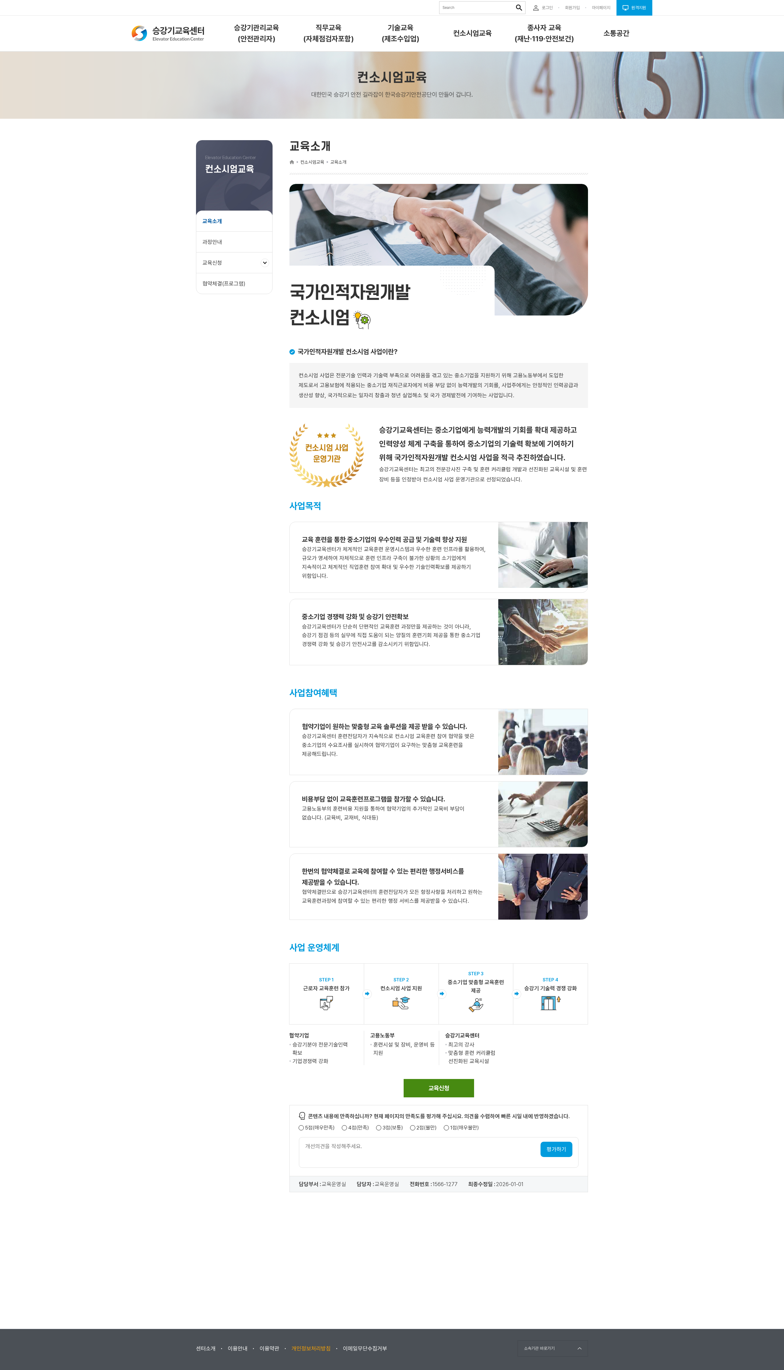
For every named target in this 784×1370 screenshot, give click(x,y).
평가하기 (556, 1149)
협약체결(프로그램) (223, 283)
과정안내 (212, 242)
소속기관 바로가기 (539, 1348)
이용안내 (237, 1348)
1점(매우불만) (464, 1127)
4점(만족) (358, 1127)
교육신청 (214, 266)
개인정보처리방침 (311, 1348)
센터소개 (206, 1348)
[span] (439, 1088)
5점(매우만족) (320, 1127)
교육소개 (212, 221)
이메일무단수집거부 (365, 1348)
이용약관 (269, 1348)
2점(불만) (427, 1127)
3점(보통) (393, 1127)
